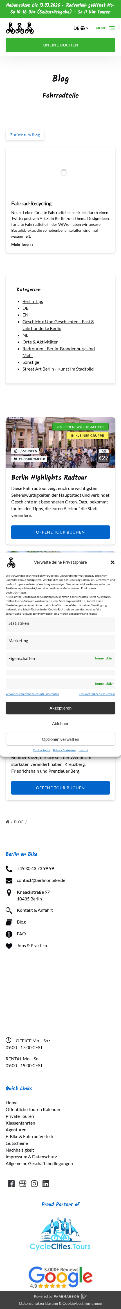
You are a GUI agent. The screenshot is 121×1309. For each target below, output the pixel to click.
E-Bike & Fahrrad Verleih (29, 1136)
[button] (112, 562)
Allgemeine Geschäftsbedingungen (39, 1163)
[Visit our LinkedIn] (46, 1183)
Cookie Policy (41, 750)
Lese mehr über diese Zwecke (97, 693)
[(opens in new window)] (60, 1218)
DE (25, 308)
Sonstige (31, 362)
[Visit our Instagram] (34, 1183)
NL (25, 335)
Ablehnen (60, 723)
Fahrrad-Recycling (31, 203)
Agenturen (16, 1129)
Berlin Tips (33, 301)
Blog (19, 822)
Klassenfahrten (20, 1122)
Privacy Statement (64, 750)
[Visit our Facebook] (11, 1183)
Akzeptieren (60, 708)
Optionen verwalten (60, 739)
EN (25, 314)
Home (11, 1102)
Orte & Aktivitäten (41, 341)
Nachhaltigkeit (20, 1149)
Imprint (83, 750)
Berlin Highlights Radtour (49, 477)
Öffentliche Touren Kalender (33, 1109)
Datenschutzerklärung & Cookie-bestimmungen (60, 1303)
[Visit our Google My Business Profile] (22, 1183)
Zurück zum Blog (25, 134)
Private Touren (20, 1116)
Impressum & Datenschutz (31, 1156)
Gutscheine (17, 1143)
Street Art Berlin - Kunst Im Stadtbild (58, 368)
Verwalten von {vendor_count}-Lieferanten (32, 693)
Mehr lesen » (22, 244)
